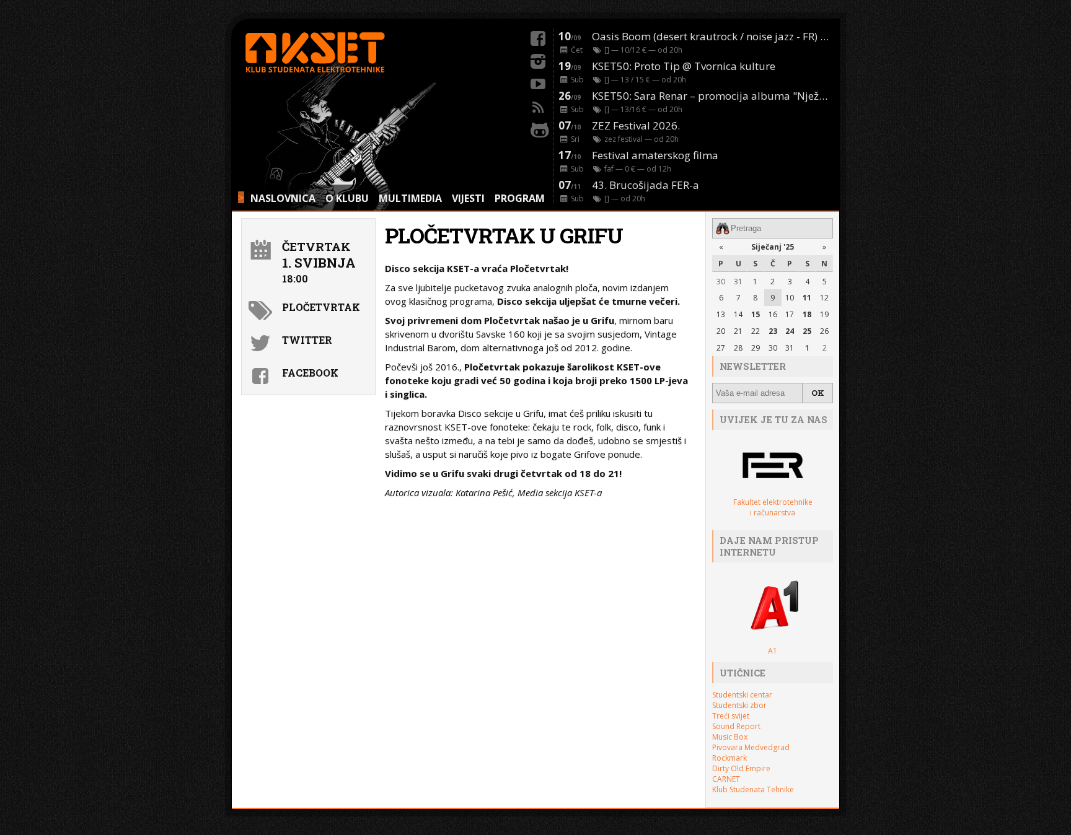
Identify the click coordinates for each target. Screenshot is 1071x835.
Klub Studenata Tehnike (753, 789)
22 (755, 331)
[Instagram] (537, 59)
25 (807, 331)
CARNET (726, 779)
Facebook (310, 372)
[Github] (537, 128)
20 (720, 331)
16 (773, 314)
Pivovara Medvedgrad (751, 747)
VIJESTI (468, 198)
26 (824, 331)
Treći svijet (730, 715)
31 (738, 281)
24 (789, 331)
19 (824, 314)
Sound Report (736, 726)
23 (773, 331)
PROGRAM (520, 198)
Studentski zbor (739, 705)
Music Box (729, 737)
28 (738, 348)
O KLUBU (347, 198)
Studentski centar (742, 694)
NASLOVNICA (282, 198)
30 (720, 281)
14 (738, 314)
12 (824, 297)
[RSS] (537, 105)
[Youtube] (537, 82)
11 (807, 297)
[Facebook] (537, 36)
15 (755, 314)
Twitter (307, 339)
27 (720, 348)
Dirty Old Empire (741, 768)
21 (738, 331)
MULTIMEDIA (410, 198)
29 (755, 348)
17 (789, 314)
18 (807, 314)
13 (720, 314)
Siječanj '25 (772, 247)
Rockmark (729, 758)
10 (789, 297)
